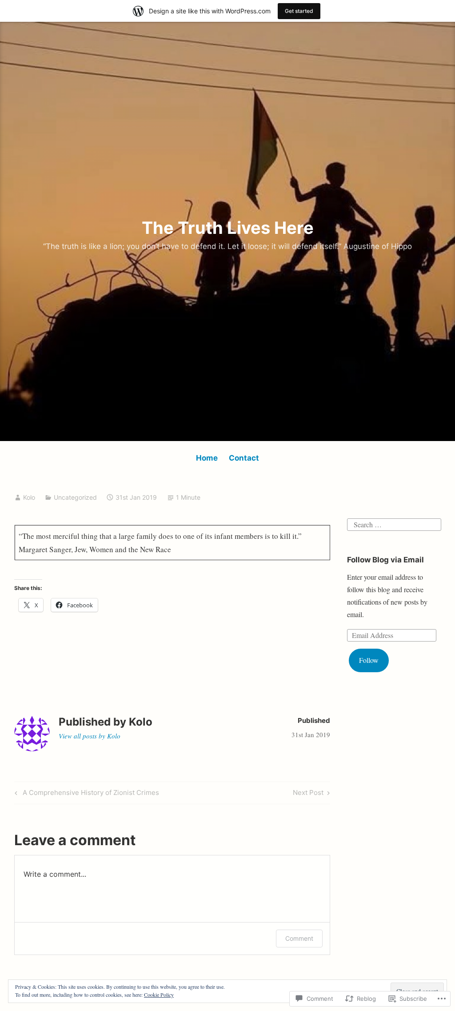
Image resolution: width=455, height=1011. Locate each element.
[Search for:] (394, 523)
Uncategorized (75, 497)
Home (207, 457)
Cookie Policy (159, 994)
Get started (299, 11)
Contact (244, 457)
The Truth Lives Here (228, 227)
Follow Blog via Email (385, 559)
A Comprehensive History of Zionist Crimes (85, 794)
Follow (369, 660)
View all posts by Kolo (89, 735)
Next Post (308, 794)
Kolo (29, 497)
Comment (299, 938)
